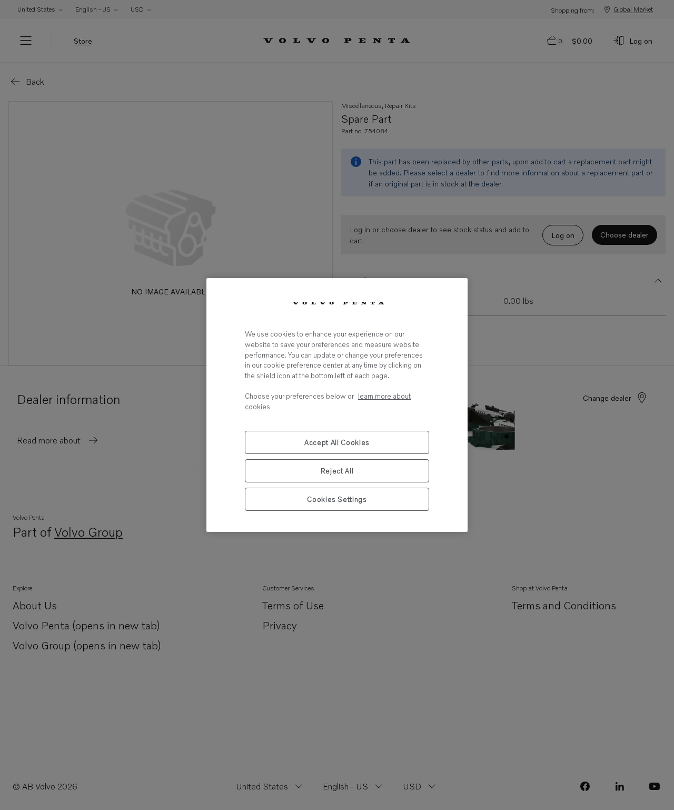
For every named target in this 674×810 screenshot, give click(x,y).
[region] (337, 404)
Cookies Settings (337, 499)
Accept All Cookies (337, 442)
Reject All (337, 471)
